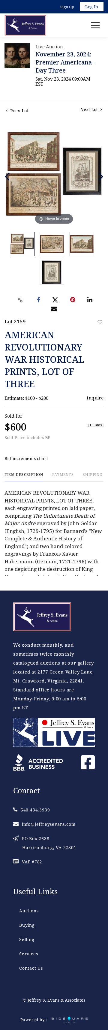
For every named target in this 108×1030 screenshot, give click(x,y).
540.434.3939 (35, 810)
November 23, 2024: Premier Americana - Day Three (65, 62)
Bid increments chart (26, 458)
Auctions (28, 911)
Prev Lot (18, 110)
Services (28, 954)
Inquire (95, 398)
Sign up (67, 7)
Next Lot (89, 109)
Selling (26, 939)
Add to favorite (100, 322)
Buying (27, 925)
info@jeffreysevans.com (48, 824)
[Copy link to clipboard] (20, 300)
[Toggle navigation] (95, 25)
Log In (91, 7)
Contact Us (31, 968)
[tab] (23, 477)
